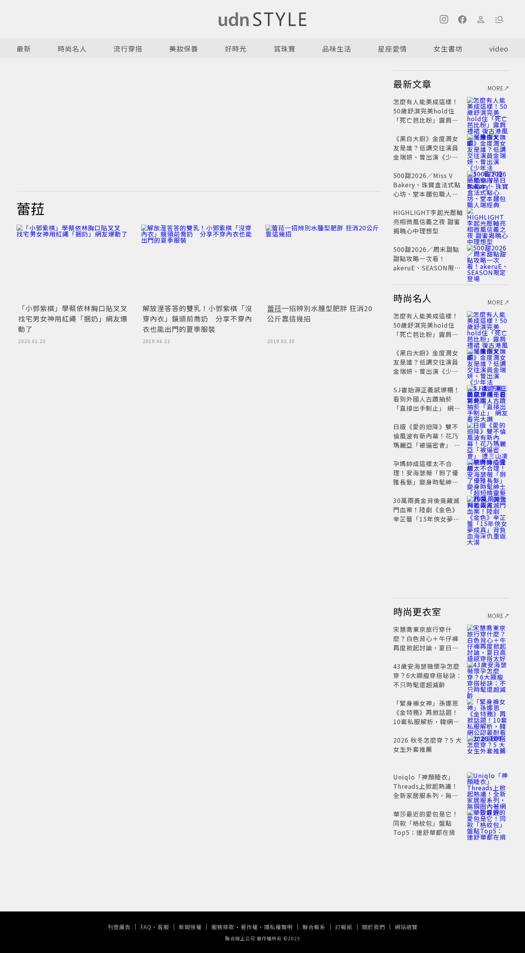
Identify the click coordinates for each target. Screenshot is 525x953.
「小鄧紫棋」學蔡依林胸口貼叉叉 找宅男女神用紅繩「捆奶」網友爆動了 (76, 318)
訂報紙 (343, 927)
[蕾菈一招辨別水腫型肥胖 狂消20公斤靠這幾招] (323, 263)
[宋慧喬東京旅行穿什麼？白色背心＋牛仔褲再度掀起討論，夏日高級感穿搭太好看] (487, 638)
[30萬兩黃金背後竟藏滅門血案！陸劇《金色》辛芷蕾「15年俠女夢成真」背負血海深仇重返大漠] (487, 509)
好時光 (236, 48)
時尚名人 (72, 48)
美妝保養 (183, 48)
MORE (496, 88)
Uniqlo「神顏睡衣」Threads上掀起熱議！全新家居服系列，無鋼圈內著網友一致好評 (426, 790)
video (498, 48)
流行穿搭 (128, 48)
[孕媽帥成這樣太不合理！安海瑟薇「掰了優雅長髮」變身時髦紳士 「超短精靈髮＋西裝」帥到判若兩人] (487, 472)
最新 (24, 48)
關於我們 (373, 927)
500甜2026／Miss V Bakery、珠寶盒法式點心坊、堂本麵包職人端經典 (427, 189)
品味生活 (336, 48)
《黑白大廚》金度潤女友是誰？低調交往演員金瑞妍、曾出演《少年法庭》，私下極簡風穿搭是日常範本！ (427, 157)
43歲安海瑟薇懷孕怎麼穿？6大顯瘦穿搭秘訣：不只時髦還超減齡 (427, 675)
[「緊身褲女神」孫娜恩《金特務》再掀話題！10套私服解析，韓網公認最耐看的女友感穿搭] (487, 712)
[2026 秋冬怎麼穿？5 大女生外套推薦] (487, 749)
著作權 (249, 927)
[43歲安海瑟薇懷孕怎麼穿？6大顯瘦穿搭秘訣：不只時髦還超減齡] (487, 675)
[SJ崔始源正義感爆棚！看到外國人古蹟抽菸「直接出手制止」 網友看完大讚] (487, 399)
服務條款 (222, 927)
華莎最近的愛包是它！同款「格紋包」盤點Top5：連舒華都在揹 (426, 823)
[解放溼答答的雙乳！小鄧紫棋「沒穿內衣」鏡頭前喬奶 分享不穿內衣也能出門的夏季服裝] (198, 263)
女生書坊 (448, 48)
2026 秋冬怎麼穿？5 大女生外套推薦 (427, 744)
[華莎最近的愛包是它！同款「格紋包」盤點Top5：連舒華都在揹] (487, 823)
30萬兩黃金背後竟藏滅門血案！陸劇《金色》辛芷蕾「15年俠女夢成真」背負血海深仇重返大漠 (426, 519)
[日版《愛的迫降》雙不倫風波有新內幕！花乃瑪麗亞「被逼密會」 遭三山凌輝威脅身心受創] (487, 436)
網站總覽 (406, 927)
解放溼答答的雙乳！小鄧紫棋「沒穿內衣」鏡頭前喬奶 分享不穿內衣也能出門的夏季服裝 (197, 318)
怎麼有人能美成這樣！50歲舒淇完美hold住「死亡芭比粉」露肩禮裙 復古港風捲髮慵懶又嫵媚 (426, 120)
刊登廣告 (119, 927)
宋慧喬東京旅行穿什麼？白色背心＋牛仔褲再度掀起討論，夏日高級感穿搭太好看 (426, 643)
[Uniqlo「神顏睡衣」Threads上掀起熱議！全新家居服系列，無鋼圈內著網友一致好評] (487, 786)
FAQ (145, 927)
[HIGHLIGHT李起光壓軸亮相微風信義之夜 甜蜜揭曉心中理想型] (487, 221)
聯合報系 (314, 927)
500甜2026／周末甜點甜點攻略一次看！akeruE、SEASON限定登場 (427, 263)
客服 (163, 927)
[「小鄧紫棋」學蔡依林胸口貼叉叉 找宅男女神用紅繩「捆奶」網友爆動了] (74, 263)
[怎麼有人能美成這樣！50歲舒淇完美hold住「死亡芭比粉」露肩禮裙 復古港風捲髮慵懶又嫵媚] (487, 111)
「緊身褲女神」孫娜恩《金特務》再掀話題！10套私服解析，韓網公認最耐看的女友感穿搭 (426, 716)
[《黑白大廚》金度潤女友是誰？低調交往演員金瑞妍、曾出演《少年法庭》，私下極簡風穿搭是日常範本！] (487, 148)
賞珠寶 (285, 48)
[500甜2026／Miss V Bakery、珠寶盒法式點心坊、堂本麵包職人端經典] (487, 184)
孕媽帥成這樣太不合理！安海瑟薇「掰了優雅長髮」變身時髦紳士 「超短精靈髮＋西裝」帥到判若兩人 (426, 482)
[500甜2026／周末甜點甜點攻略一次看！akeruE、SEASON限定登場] (487, 258)
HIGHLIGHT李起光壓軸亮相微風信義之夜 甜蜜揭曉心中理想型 (428, 221)
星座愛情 (392, 48)
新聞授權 (190, 927)
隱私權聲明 (278, 927)
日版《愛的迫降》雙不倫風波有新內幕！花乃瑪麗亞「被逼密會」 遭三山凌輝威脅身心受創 (426, 440)
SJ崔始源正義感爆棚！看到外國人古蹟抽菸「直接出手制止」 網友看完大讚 (426, 403)
